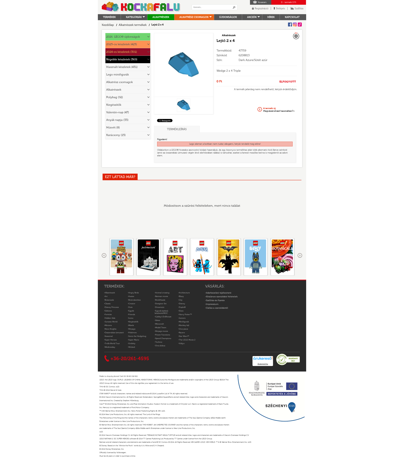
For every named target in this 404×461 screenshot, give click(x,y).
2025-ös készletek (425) (121, 44)
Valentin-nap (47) (117, 112)
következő (299, 255)
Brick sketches (134, 300)
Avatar (131, 296)
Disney (182, 304)
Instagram (295, 24)
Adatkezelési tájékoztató (218, 293)
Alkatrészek (160, 17)
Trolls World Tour (112, 343)
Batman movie (161, 296)
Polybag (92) (114, 97)
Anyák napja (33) (117, 120)
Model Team (160, 327)
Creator (131, 304)
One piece (183, 329)
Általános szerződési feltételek (222, 296)
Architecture (184, 293)
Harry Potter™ (185, 314)
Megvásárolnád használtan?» (279, 109)
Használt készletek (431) (122, 67)
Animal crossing (162, 293)
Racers (182, 332)
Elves (181, 311)
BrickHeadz (160, 300)
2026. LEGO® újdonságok (123, 36)
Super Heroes (111, 340)
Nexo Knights (110, 329)
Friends (131, 314)
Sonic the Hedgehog (137, 336)
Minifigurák (184, 322)
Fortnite (108, 314)
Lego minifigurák (117, 74)
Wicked (131, 347)
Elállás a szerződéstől (217, 308)
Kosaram (262, 2)
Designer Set (160, 304)
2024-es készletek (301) (121, 52)
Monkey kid (184, 325)
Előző (104, 255)
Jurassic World (111, 322)
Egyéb (131, 311)
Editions (108, 311)
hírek (271, 17)
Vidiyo (181, 343)
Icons (130, 318)
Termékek (109, 17)
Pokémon (132, 332)
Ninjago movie (161, 331)
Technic (158, 342)
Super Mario (133, 340)
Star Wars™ (184, 336)
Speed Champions (163, 338)
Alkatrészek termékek (133, 25)
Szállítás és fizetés (215, 300)
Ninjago (131, 329)
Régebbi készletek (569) (121, 59)
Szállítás (299, 8)
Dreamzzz (159, 307)
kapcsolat (292, 17)
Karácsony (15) (116, 135)
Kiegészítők (113, 105)
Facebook (290, 24)
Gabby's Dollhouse (163, 317)
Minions (108, 325)
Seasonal (109, 336)
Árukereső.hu (263, 364)
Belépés (280, 8)
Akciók (252, 17)
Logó (141, 7)
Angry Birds (133, 293)
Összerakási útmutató (114, 332)
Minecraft (159, 324)
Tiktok (300, 24)
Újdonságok (228, 17)
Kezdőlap (108, 25)
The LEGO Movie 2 (187, 340)
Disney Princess (112, 307)
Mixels (131, 325)
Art (106, 296)
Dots (130, 307)
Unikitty (131, 343)
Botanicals (109, 300)
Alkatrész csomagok (193, 17)
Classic (108, 304)
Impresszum (212, 304)
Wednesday (110, 347)
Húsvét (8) (113, 127)
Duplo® (182, 307)
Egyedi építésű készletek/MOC (161, 312)
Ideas (157, 320)
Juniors (182, 318)
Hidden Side (110, 318)
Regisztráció (261, 8)
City (180, 300)
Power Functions (162, 335)
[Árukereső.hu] (288, 364)
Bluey (181, 296)
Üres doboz (160, 346)
